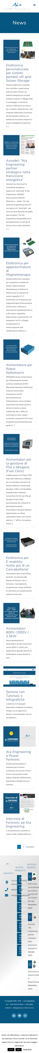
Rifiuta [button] (18, 1049)
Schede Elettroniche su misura (20, 950)
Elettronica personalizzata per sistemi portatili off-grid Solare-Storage (18, 73)
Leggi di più (27, 1049)
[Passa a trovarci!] (7, 882)
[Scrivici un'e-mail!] (6, 895)
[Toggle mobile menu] (34, 5)
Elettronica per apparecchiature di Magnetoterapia (18, 269)
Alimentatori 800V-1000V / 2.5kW (17, 632)
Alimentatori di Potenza (20, 880)
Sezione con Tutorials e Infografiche (15, 696)
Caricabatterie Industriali (20, 899)
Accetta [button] (11, 1049)
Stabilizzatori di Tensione (20, 890)
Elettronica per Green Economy (20, 938)
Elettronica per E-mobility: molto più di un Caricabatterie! (18, 563)
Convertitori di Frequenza (20, 907)
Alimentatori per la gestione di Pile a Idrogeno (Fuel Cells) (18, 465)
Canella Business (28, 1008)
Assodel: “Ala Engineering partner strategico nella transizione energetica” (18, 170)
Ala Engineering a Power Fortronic (18, 756)
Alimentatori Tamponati (20, 916)
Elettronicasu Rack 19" (20, 926)
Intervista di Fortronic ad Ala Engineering (18, 822)
